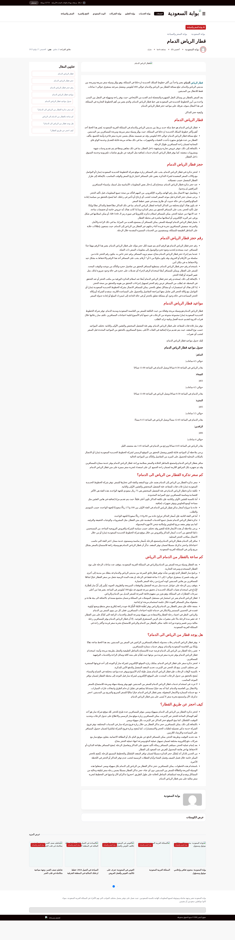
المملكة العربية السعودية (159, 870)
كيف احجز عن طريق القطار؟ (61, 130)
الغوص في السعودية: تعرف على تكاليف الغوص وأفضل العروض (120, 871)
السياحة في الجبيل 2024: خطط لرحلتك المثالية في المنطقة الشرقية (82, 871)
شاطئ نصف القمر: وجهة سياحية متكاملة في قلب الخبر (48, 871)
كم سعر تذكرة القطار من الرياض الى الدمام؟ (55, 110)
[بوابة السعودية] (184, 14)
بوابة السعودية (172, 795)
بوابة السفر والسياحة (195, 27)
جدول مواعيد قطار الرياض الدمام (58, 101)
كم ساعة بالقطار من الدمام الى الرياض (57, 117)
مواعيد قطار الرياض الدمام (62, 95)
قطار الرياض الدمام (65, 74)
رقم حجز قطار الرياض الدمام (61, 88)
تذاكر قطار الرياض (169, 507)
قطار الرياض (197, 82)
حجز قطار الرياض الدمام (63, 81)
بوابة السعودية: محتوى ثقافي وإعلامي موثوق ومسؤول (190, 871)
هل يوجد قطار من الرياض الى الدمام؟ (58, 124)
